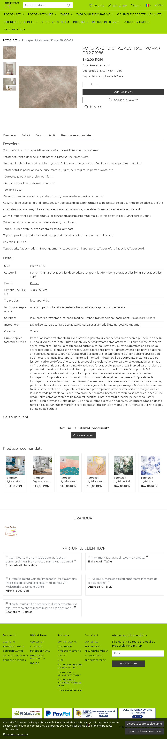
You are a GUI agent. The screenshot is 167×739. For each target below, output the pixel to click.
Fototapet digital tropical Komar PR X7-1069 (122, 480)
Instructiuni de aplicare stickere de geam (69, 682)
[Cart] (135, 5)
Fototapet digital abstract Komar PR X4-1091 (95, 480)
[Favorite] (97, 5)
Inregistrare (92, 646)
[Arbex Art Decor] (11, 531)
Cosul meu (36, 646)
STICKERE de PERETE (19, 22)
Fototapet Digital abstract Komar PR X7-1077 (41, 480)
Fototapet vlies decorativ (64, 272)
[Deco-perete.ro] (12, 5)
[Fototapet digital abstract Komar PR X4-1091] (96, 465)
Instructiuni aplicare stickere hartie (70, 666)
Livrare (34, 663)
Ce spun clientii (45, 135)
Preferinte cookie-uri (15, 734)
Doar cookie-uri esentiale (145, 731)
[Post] (92, 107)
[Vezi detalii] (8, 459)
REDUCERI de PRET (106, 22)
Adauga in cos (123, 92)
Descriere (9, 135)
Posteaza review (83, 435)
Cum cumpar (37, 642)
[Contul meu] (117, 5)
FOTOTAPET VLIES (40, 14)
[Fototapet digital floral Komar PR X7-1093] (150, 465)
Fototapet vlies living (127, 272)
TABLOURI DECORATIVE (93, 14)
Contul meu (91, 642)
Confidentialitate (13, 651)
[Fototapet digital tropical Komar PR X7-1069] (123, 465)
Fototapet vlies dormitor (97, 272)
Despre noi (9, 642)
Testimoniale (14, 29)
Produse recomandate (76, 135)
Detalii (26, 135)
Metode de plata (40, 651)
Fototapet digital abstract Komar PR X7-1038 (68, 480)
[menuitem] (9, 52)
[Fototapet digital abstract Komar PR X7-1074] (15, 465)
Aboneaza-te (128, 663)
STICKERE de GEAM (55, 22)
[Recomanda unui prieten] (100, 107)
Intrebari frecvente (69, 651)
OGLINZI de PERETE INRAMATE (139, 14)
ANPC (60, 660)
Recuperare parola (96, 651)
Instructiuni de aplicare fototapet (69, 673)
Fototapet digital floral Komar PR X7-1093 (149, 480)
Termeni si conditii (13, 646)
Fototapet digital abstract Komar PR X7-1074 (14, 480)
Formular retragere (70, 690)
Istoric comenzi (94, 655)
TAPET (65, 14)
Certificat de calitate (15, 655)
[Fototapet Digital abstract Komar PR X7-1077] (42, 465)
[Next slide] (158, 472)
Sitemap (62, 655)
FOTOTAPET (12, 14)
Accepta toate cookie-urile (144, 723)
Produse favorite (95, 660)
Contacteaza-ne (67, 642)
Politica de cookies (28, 725)
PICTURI (79, 22)
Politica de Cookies (14, 660)
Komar (34, 283)
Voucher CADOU (137, 22)
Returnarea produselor (37, 657)
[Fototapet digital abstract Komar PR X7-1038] (69, 465)
